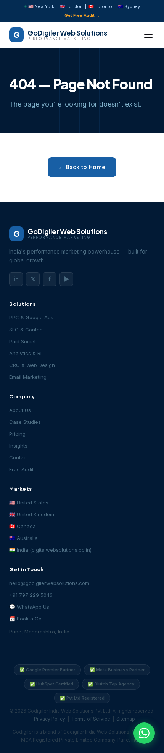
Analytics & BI (25, 353)
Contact (18, 457)
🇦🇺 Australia (23, 538)
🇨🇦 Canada (22, 526)
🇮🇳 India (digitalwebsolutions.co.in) (50, 550)
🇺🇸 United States (28, 502)
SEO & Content (26, 329)
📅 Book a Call (26, 619)
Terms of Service (90, 719)
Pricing (17, 434)
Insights (18, 446)
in (16, 279)
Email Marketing (28, 377)
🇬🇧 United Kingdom (31, 514)
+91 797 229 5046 (31, 595)
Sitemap (125, 719)
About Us (20, 410)
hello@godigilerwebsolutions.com (49, 583)
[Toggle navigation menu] (148, 34)
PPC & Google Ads (31, 317)
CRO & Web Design (32, 365)
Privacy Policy (49, 719)
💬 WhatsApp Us (29, 607)
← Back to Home (82, 167)
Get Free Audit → (82, 15)
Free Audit (21, 469)
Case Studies (25, 422)
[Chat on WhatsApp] (144, 733)
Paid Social (22, 341)
